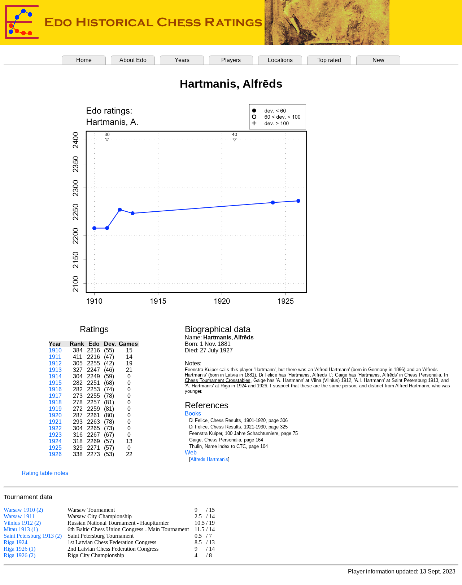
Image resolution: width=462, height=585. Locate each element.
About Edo (133, 60)
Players (231, 60)
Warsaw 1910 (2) (23, 510)
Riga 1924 (15, 542)
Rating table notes (45, 473)
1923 (55, 435)
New (378, 60)
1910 (55, 350)
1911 (55, 357)
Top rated (329, 60)
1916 (55, 389)
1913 (55, 370)
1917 (55, 396)
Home (84, 60)
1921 (55, 422)
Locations (280, 60)
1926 (55, 454)
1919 (55, 409)
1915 (55, 383)
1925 (55, 448)
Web (191, 452)
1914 (55, 376)
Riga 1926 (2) (19, 555)
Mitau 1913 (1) (21, 529)
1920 (55, 415)
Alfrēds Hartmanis (209, 459)
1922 (55, 428)
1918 (55, 402)
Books (193, 413)
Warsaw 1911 (19, 516)
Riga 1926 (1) (19, 549)
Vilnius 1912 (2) (22, 523)
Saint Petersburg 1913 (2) (33, 536)
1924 (55, 441)
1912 (55, 363)
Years (182, 60)
